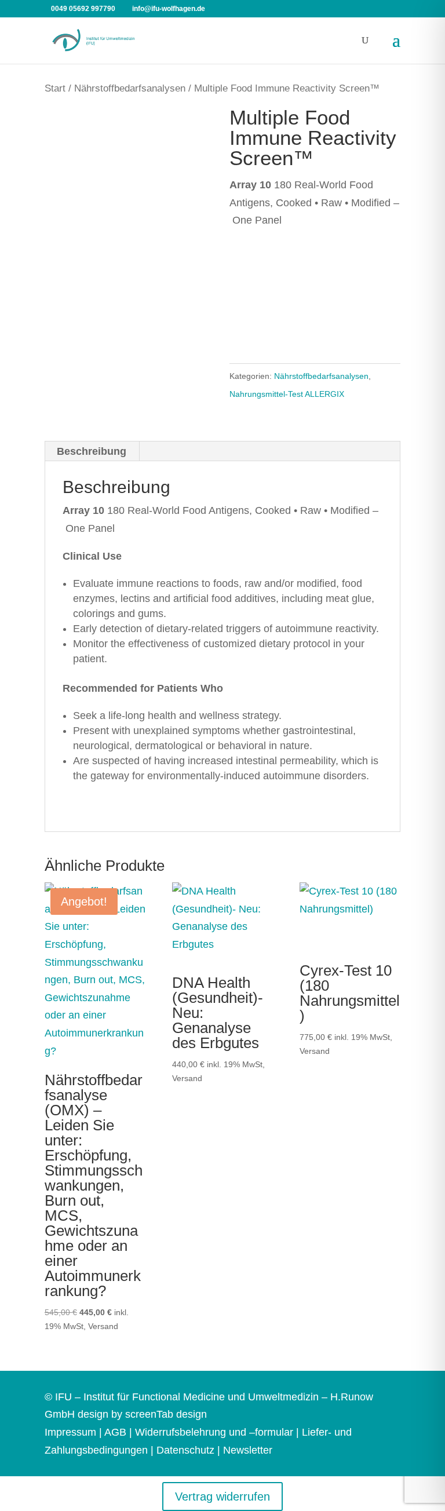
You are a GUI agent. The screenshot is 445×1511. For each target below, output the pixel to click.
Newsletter (247, 1450)
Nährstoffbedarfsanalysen (129, 88)
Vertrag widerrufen (222, 1496)
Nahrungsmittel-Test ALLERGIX (286, 394)
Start (55, 88)
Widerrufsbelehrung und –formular (214, 1432)
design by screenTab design (142, 1414)
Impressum (70, 1432)
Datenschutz (185, 1450)
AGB (115, 1432)
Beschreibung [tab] (91, 451)
